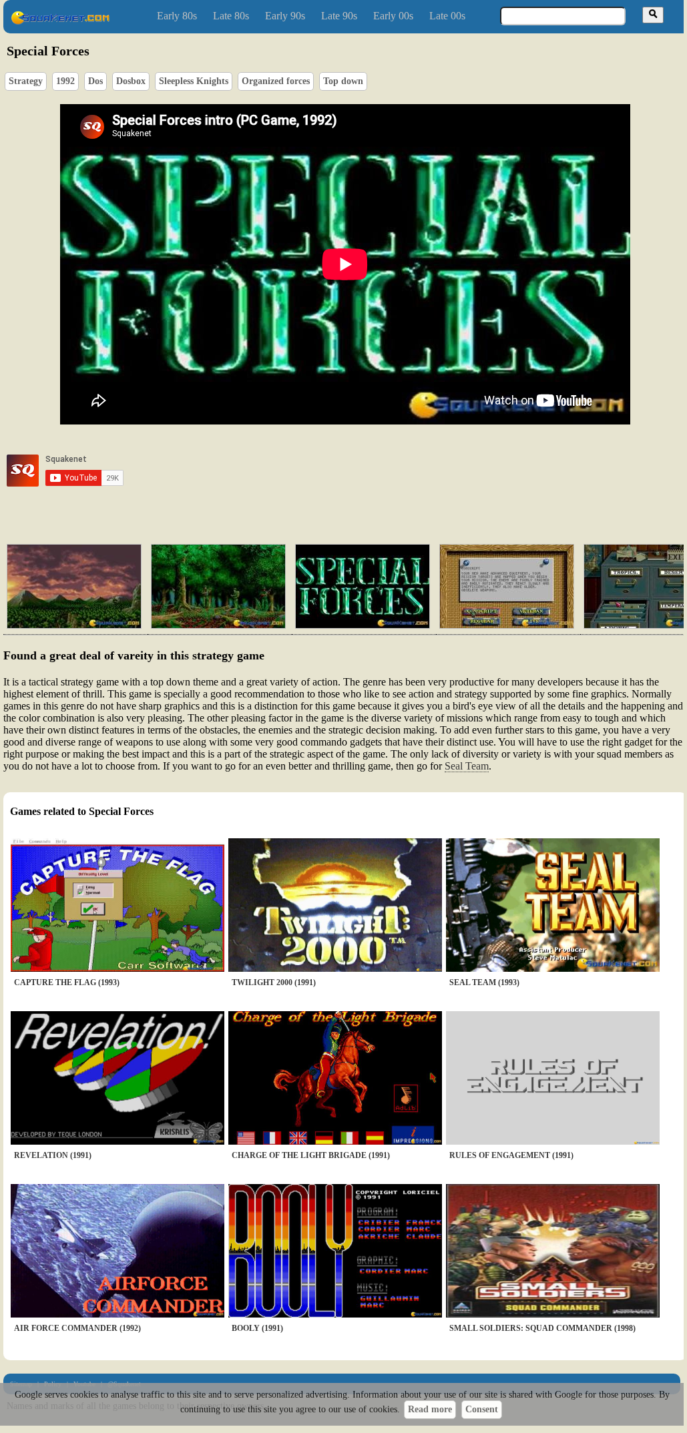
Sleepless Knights (193, 81)
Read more (430, 1409)
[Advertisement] (383, 471)
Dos (95, 81)
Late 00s (447, 15)
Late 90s (339, 15)
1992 (65, 81)
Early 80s (177, 15)
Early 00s (393, 15)
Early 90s (285, 15)
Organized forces (276, 81)
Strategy (26, 81)
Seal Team (467, 766)
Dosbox (131, 81)
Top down (343, 81)
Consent (481, 1409)
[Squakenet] (60, 22)
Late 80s (231, 15)
